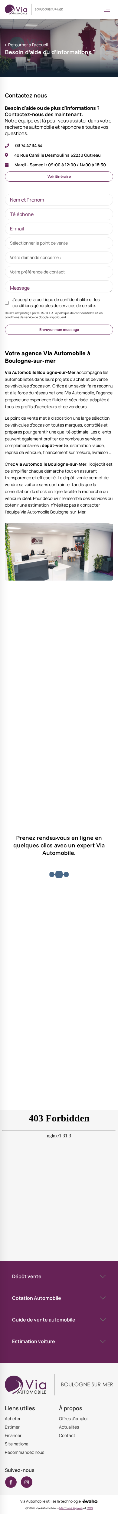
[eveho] (89, 1501)
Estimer (12, 1427)
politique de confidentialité (62, 299)
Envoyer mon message (59, 329)
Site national (17, 1444)
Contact (67, 1435)
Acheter (13, 1418)
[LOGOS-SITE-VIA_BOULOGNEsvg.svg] (34, 9)
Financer (13, 1435)
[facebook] (11, 1482)
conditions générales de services (43, 305)
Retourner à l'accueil (27, 45)
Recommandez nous (24, 1452)
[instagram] (27, 1482)
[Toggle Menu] (107, 10)
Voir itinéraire (59, 176)
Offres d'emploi (73, 1418)
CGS (90, 1508)
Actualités (69, 1427)
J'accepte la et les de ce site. (56, 302)
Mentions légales (71, 1508)
